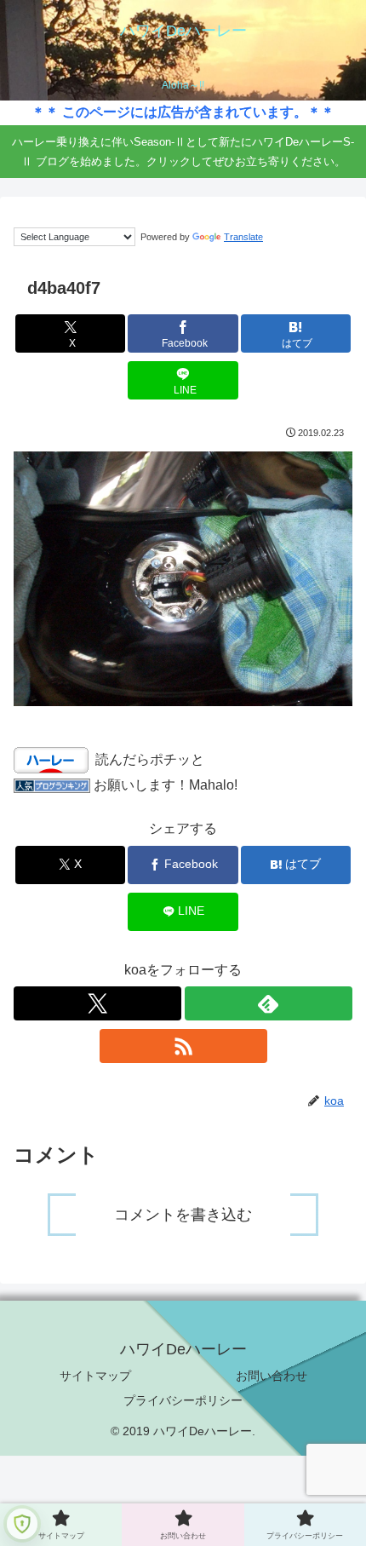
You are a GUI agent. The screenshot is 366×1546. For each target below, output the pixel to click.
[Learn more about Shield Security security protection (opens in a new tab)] (22, 1524)
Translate (243, 237)
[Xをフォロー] (97, 1003)
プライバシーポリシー (183, 1400)
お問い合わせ (271, 1375)
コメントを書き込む (183, 1214)
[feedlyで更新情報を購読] (268, 1003)
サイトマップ (95, 1375)
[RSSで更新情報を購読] (183, 1046)
